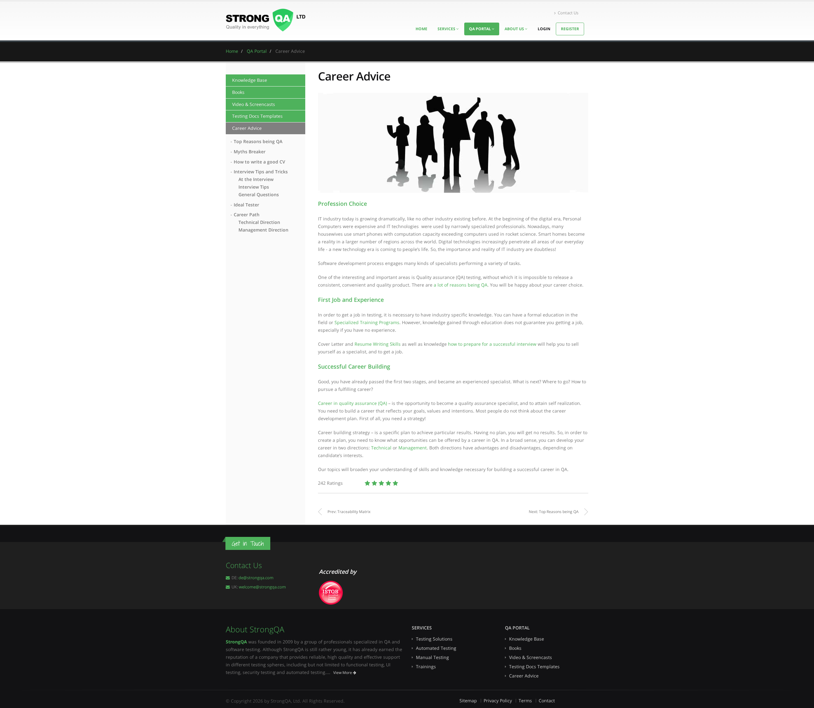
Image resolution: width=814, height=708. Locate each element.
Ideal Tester (246, 205)
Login (544, 28)
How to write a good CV (259, 162)
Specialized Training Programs (367, 322)
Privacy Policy (498, 701)
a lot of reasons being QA (460, 285)
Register (570, 28)
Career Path (246, 215)
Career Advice (247, 128)
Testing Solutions (434, 639)
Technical (381, 448)
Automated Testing (436, 648)
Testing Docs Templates (257, 116)
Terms (525, 701)
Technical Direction (259, 222)
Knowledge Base (249, 80)
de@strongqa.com (255, 577)
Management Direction (263, 230)
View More (343, 672)
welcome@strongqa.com (262, 587)
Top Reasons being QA (258, 141)
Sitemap (468, 701)
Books (238, 92)
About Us (515, 28)
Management (412, 448)
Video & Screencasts (253, 104)
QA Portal (480, 28)
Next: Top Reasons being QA (554, 511)
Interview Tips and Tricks (261, 172)
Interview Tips (253, 187)
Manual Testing (432, 657)
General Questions (258, 194)
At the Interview (255, 179)
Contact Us (568, 13)
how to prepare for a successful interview (492, 344)
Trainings (426, 666)
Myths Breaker (250, 152)
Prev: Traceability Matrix (349, 511)
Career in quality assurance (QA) (353, 403)
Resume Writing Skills (378, 344)
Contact (547, 701)
